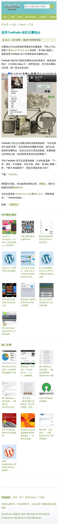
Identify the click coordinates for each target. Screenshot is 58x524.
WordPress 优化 (23, 194)
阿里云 (42, 183)
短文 (14, 24)
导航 (12, 17)
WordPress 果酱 (9, 514)
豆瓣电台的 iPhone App (18, 50)
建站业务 (38, 194)
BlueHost (17, 187)
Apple (22, 24)
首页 (5, 17)
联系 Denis (30, 497)
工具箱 (41, 497)
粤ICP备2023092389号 (38, 514)
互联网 (42, 17)
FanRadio (12, 174)
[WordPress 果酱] (12, 10)
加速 (20, 17)
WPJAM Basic (34, 517)
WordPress (30, 17)
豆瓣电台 (13, 204)
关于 (21, 497)
